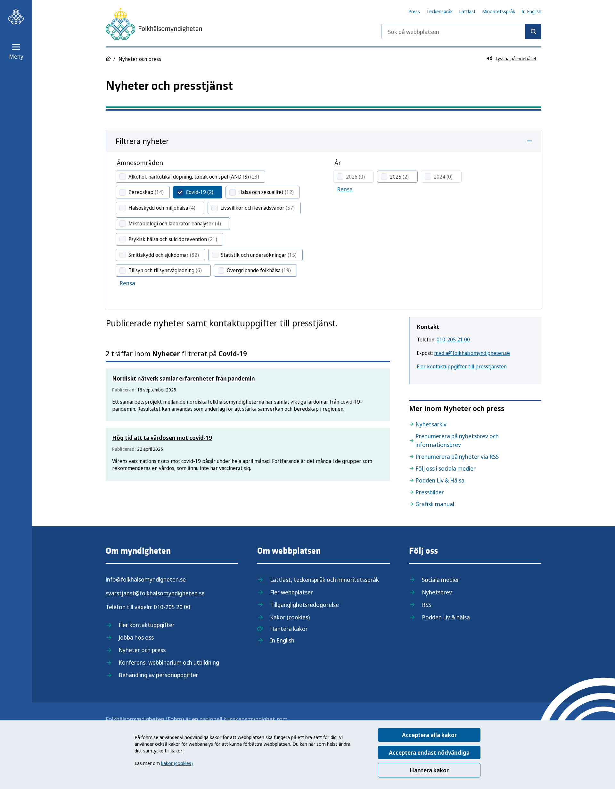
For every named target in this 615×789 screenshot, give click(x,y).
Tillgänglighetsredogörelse (304, 605)
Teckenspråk (439, 11)
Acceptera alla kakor (429, 735)
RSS (426, 605)
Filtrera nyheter (142, 141)
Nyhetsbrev (437, 592)
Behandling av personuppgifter (158, 675)
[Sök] (533, 31)
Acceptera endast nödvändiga (429, 752)
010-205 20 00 (172, 607)
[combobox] (461, 31)
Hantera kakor (429, 770)
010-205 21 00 (453, 339)
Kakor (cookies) (290, 617)
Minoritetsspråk (498, 11)
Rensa (127, 283)
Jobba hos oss (136, 637)
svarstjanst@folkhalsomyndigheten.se (155, 593)
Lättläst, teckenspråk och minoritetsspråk (324, 579)
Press (414, 11)
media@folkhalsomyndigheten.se (472, 353)
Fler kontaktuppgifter (147, 625)
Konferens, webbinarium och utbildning (169, 662)
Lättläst (467, 11)
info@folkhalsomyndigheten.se (146, 579)
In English (531, 11)
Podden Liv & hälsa (446, 617)
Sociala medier (440, 579)
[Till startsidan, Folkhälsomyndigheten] (16, 16)
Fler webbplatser (291, 592)
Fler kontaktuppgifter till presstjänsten (462, 366)
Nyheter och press (142, 650)
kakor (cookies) (177, 763)
